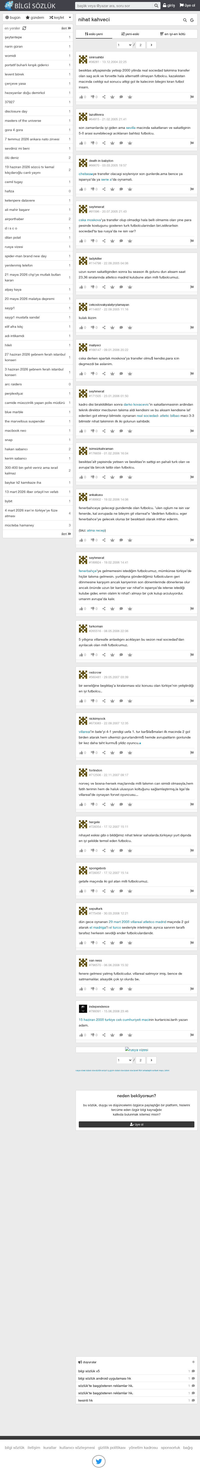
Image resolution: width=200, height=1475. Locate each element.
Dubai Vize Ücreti (131, 1070)
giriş (170, 5)
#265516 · (108, 631)
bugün (14, 17)
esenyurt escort (88, 1087)
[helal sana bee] (140, 743)
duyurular (89, 1362)
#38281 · (108, 62)
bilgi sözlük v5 (134, 1371)
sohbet (155, 1070)
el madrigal (98, 927)
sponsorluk (170, 1447)
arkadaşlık (147, 1070)
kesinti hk (134, 1400)
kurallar (49, 1447)
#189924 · (108, 562)
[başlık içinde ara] (185, 20)
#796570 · (108, 965)
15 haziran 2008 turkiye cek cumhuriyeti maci (114, 1019)
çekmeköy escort (101, 1081)
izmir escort (85, 1076)
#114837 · (108, 309)
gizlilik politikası (112, 1447)
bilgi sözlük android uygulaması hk (134, 1378)
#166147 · (108, 350)
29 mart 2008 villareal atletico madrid (137, 922)
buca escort (131, 1076)
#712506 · (108, 775)
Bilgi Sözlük (34, 5)
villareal (84, 731)
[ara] (156, 5)
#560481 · (108, 677)
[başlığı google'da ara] (192, 20)
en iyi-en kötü (174, 34)
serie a (106, 179)
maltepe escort (108, 1076)
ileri (64, 28)
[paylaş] (104, 97)
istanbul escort (165, 1081)
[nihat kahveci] (152, 45)
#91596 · (108, 211)
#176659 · (108, 453)
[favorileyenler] (130, 97)
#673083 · (108, 723)
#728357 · (108, 873)
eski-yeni (95, 34)
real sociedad (147, 415)
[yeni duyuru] (193, 1361)
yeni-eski (131, 34)
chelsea (85, 174)
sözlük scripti (101, 1070)
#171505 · (108, 396)
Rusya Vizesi (81, 1070)
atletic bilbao (170, 415)
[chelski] (92, 174)
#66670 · (108, 165)
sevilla (131, 127)
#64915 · (108, 119)
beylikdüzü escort (116, 1087)
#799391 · (108, 1011)
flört (140, 1070)
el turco (115, 927)
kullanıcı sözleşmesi (77, 1447)
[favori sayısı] (112, 97)
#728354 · (108, 827)
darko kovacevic (136, 404)
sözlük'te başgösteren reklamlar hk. (134, 1385)
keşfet (58, 17)
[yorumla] (121, 97)
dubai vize (90, 1070)
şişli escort (187, 1081)
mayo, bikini (164, 1070)
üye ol (189, 5)
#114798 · (108, 263)
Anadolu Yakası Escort (134, 1081)
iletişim (34, 1447)
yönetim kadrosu (143, 1447)
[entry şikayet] (192, 97)
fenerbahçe (88, 571)
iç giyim (111, 1070)
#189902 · (108, 499)
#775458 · (108, 913)
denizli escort (152, 1076)
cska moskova (90, 220)
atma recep (96, 530)
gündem (37, 17)
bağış (188, 1447)
